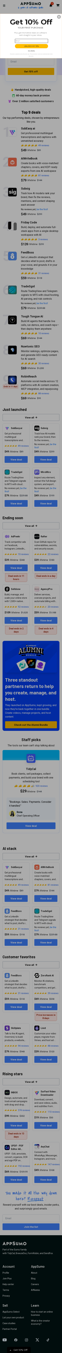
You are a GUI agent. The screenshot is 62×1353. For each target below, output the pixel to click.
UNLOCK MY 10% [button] (31, 46)
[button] (59, 17)
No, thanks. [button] (31, 50)
